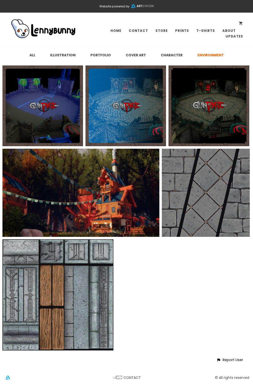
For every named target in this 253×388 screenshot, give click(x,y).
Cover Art (136, 55)
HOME (115, 30)
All (32, 55)
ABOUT (229, 30)
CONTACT (138, 30)
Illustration (63, 55)
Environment (210, 55)
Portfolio (100, 55)
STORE (161, 30)
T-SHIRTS (205, 30)
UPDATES (234, 36)
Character (172, 55)
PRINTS (182, 30)
